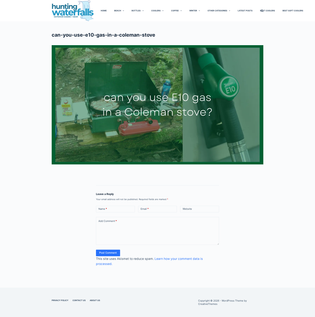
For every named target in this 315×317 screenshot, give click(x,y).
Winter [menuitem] (193, 10)
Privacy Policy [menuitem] (60, 300)
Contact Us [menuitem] (79, 300)
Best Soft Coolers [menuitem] (293, 10)
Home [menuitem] (104, 10)
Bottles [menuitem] (136, 10)
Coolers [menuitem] (156, 10)
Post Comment (108, 252)
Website (187, 208)
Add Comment (107, 221)
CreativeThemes (207, 304)
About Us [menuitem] (95, 300)
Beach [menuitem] (117, 10)
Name (102, 208)
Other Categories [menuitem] (217, 10)
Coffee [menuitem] (175, 10)
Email (145, 208)
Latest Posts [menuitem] (245, 10)
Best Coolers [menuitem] (267, 10)
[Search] (262, 11)
